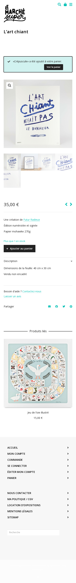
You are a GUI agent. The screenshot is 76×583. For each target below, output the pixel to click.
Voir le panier (54, 67)
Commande (15, 459)
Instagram (18, 544)
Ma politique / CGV (20, 499)
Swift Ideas (55, 565)
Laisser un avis (12, 296)
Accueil (12, 447)
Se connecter (17, 466)
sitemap (12, 517)
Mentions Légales (19, 511)
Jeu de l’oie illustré (38, 412)
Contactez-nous (31, 291)
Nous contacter (19, 493)
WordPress (37, 569)
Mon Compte (16, 453)
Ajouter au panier (21, 248)
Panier (11, 478)
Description (10, 261)
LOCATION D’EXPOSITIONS (23, 505)
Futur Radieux (31, 219)
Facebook (10, 544)
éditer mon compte (21, 472)
